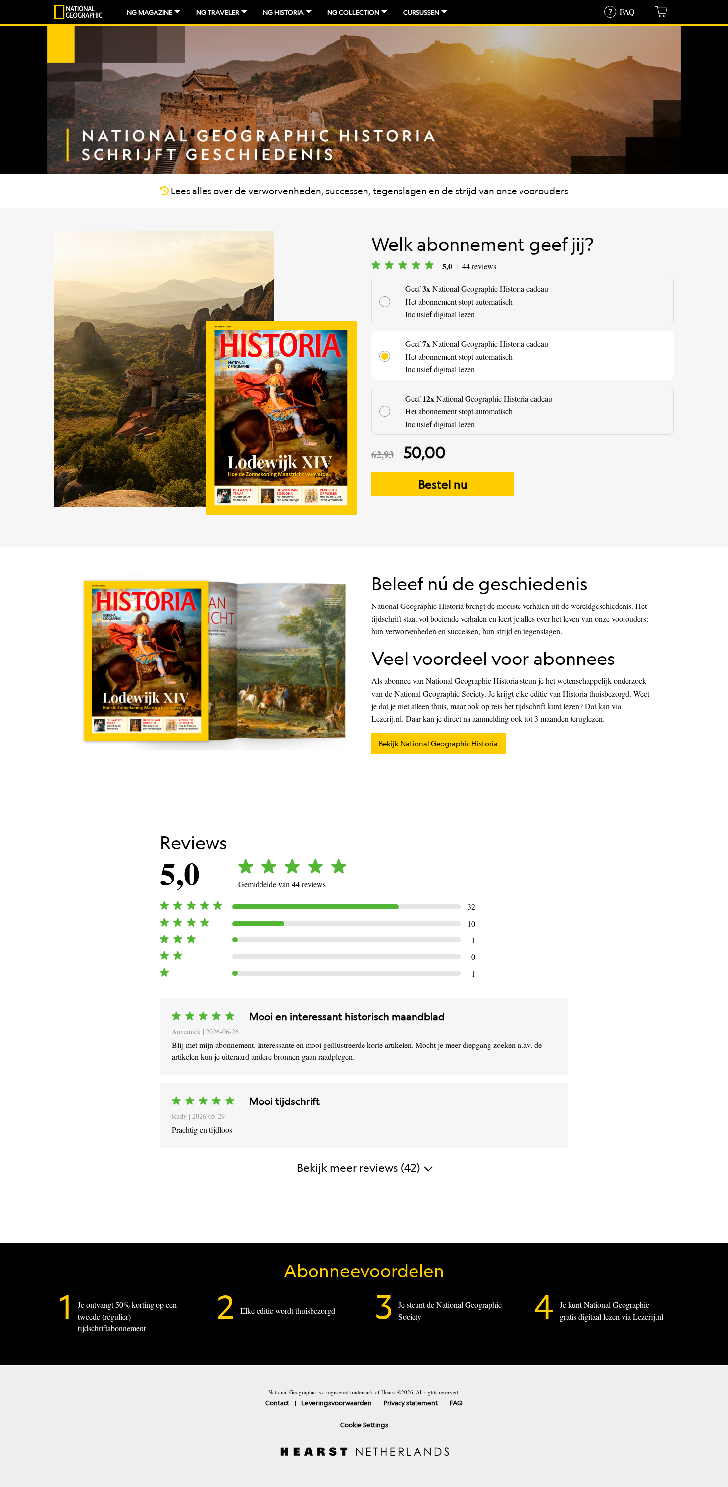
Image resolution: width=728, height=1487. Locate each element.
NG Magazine (149, 12)
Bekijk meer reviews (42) (358, 1167)
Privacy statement (411, 1402)
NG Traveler (217, 12)
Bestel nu (443, 484)
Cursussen (421, 12)
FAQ (456, 1402)
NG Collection (353, 12)
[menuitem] (149, 12)
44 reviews (479, 266)
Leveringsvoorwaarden (336, 1402)
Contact (277, 1402)
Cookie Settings (364, 1424)
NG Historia (283, 12)
